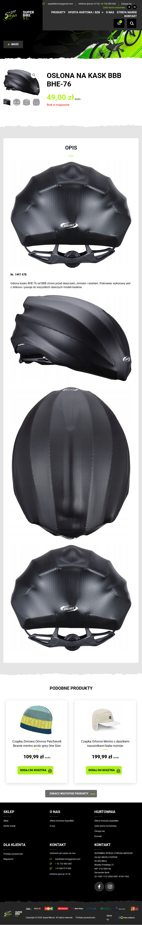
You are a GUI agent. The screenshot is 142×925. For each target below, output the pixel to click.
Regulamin (8, 859)
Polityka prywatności (13, 854)
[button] (34, 75)
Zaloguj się (99, 831)
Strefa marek (9, 826)
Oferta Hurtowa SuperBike (62, 821)
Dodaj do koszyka (33, 770)
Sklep (5, 821)
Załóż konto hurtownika (105, 826)
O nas (52, 826)
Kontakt (98, 836)
